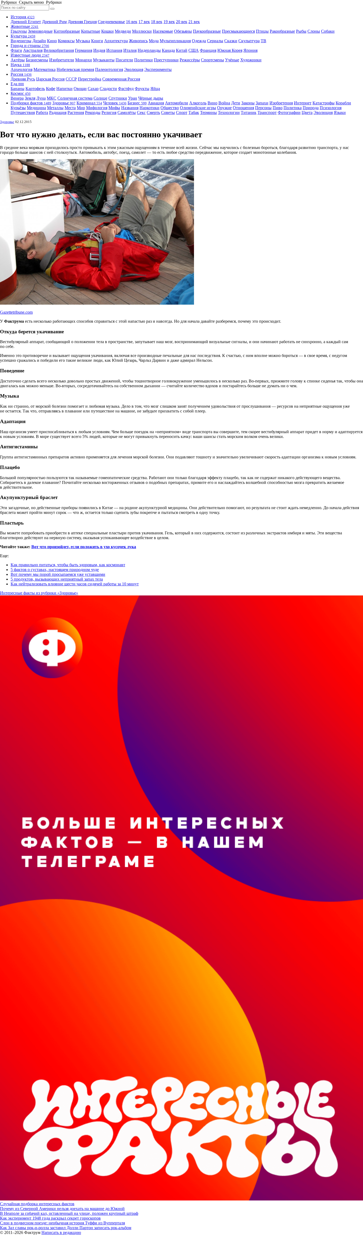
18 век (156, 21)
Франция (208, 50)
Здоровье (63, 103)
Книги (97, 41)
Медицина (36, 107)
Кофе (50, 88)
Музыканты (104, 60)
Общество (170, 107)
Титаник (248, 112)
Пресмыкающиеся (238, 31)
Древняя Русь (23, 79)
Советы (168, 112)
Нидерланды (149, 50)
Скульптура (249, 41)
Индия (99, 50)
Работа (42, 112)
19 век (169, 21)
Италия (130, 50)
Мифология (96, 107)
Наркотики (149, 107)
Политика (293, 107)
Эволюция (133, 69)
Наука (20, 64)
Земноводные (40, 31)
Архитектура (116, 41)
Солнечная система (74, 98)
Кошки (107, 31)
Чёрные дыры (150, 98)
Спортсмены (212, 60)
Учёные (232, 60)
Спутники (117, 98)
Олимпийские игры (198, 107)
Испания (114, 50)
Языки (340, 112)
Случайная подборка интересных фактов (37, 1204)
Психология (330, 107)
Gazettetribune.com (16, 312)
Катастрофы (324, 103)
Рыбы (301, 31)
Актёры (18, 60)
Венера (17, 98)
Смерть (153, 112)
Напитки (64, 88)
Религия (109, 112)
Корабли (343, 103)
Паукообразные (207, 31)
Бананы (17, 88)
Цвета (307, 112)
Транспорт (267, 112)
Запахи (262, 103)
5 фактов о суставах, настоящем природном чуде (55, 569)
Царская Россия (50, 79)
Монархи (83, 60)
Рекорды (92, 112)
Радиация (57, 112)
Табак (193, 112)
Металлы (55, 107)
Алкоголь (197, 103)
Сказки (230, 41)
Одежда (199, 41)
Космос (21, 93)
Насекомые (163, 31)
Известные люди (30, 55)
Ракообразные (282, 31)
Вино (212, 103)
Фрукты (142, 88)
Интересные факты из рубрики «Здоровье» (39, 593)
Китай (181, 50)
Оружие (224, 107)
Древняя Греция (82, 21)
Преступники (166, 60)
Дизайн (39, 41)
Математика (44, 69)
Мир (81, 107)
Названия (129, 107)
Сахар (93, 88)
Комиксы (66, 41)
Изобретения (281, 103)
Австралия (33, 50)
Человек (114, 103)
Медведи (123, 31)
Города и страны (30, 45)
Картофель (35, 88)
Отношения (243, 107)
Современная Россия (121, 79)
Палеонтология (109, 69)
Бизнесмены (37, 60)
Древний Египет (26, 21)
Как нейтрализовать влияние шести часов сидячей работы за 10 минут (75, 584)
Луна (41, 98)
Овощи (80, 88)
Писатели (124, 60)
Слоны (313, 31)
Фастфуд (126, 88)
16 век (131, 21)
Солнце (100, 98)
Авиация (156, 103)
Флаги (16, 50)
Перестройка (89, 79)
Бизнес (137, 103)
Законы (248, 103)
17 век (144, 21)
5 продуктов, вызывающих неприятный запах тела (57, 579)
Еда (17, 84)
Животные (25, 26)
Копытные (90, 31)
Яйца (155, 88)
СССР (71, 79)
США (193, 50)
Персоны (263, 107)
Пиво (277, 107)
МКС (51, 98)
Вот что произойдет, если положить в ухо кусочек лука (83, 546)
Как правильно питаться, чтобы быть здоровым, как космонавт (68, 565)
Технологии (229, 112)
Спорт (181, 112)
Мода (154, 41)
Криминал (89, 103)
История (23, 17)
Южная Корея (229, 50)
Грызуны (19, 31)
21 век (194, 21)
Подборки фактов (31, 103)
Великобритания (59, 50)
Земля (30, 98)
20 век (181, 21)
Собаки (328, 31)
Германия (83, 50)
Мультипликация (175, 41)
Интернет (302, 103)
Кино (52, 41)
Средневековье (111, 21)
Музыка (83, 41)
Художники (250, 60)
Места (70, 107)
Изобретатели (61, 60)
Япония (250, 50)
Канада (168, 50)
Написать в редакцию (61, 1232)
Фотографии (289, 112)
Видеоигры (21, 41)
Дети (235, 103)
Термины (208, 112)
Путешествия (23, 112)
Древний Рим (54, 21)
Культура (23, 36)
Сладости (108, 88)
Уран (132, 98)
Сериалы (215, 41)
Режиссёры (190, 60)
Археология (21, 69)
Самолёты (126, 112)
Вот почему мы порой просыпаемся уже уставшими (58, 574)
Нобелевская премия (75, 69)
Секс (141, 112)
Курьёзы (18, 107)
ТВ (263, 41)
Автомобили (176, 103)
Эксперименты (158, 69)
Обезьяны (183, 31)
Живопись (138, 41)
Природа (311, 107)
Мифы (114, 107)
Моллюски (142, 31)
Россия (21, 74)
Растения (75, 112)
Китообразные (67, 31)
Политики (143, 60)
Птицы (262, 31)
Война (224, 103)
